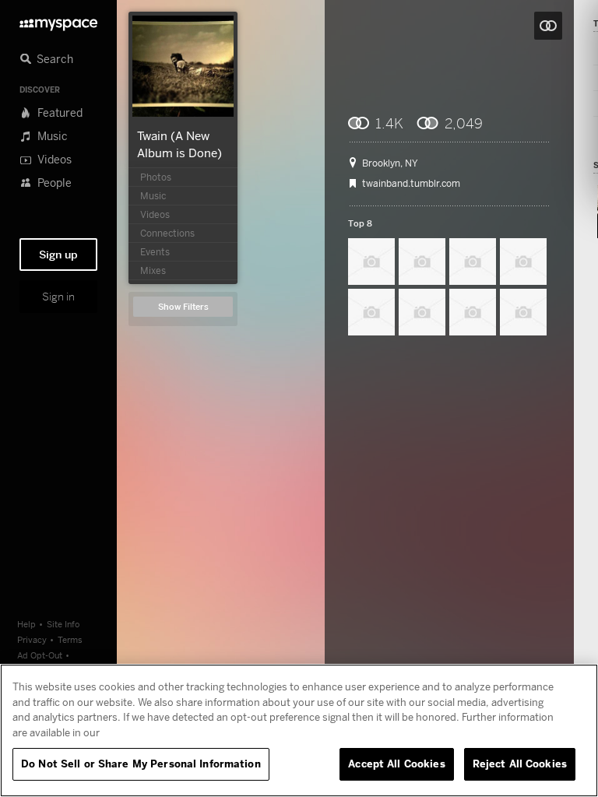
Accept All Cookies (396, 764)
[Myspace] (58, 20)
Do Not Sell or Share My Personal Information (141, 764)
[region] (299, 730)
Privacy (32, 639)
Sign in (58, 297)
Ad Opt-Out (39, 655)
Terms (70, 639)
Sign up (58, 255)
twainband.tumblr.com (411, 183)
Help (26, 624)
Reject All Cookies (520, 764)
